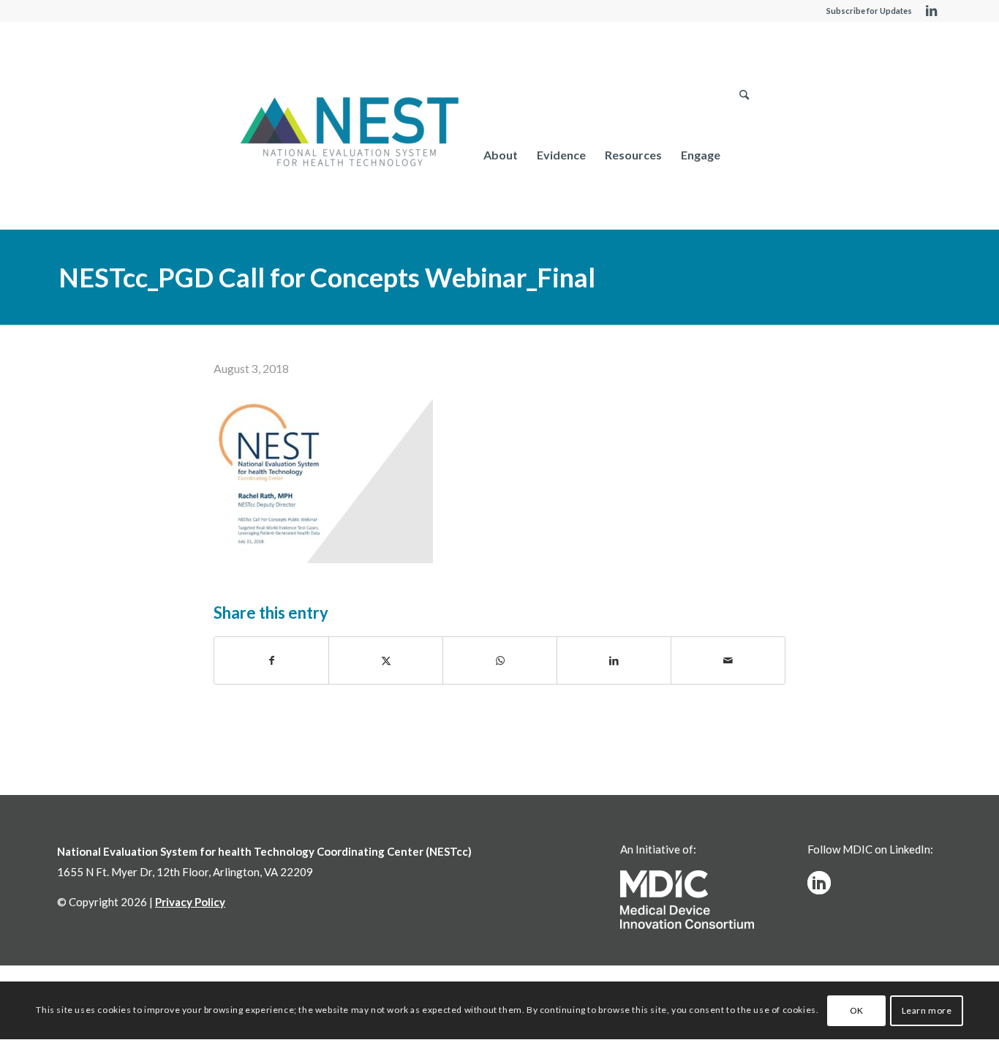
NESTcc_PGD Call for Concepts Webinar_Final (327, 277)
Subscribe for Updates (869, 10)
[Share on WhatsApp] (500, 660)
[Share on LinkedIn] (614, 660)
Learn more (927, 1010)
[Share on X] (385, 660)
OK (857, 1010)
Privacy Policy (190, 901)
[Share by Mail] (728, 660)
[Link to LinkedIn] (931, 11)
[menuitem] (500, 154)
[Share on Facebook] (271, 660)
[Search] (744, 154)
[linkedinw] (819, 882)
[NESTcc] (349, 133)
